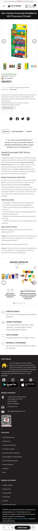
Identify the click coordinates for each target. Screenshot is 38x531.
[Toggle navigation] (4, 6)
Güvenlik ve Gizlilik (8, 449)
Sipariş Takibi (7, 493)
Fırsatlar (5, 501)
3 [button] (18, 302)
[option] (19, 41)
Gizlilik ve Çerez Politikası (21, 519)
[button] (26, 6)
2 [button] (16, 302)
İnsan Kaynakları (8, 465)
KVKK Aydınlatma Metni (10, 461)
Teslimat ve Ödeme (9, 445)
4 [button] (20, 302)
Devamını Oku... (8, 108)
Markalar (6, 469)
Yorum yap (13, 89)
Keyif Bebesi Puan (8, 437)
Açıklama (6, 131)
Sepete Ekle (22, 528)
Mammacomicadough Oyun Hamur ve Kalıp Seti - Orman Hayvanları (28, 295)
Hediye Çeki (7, 489)
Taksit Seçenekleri (17, 131)
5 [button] (22, 302)
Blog (4, 472)
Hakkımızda (6, 441)
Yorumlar (29, 131)
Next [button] (34, 41)
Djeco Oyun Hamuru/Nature (10, 294)
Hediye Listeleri (8, 485)
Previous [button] (4, 41)
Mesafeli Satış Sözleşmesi (11, 453)
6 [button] (24, 302)
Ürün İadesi (6, 497)
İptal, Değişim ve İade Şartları (12, 457)
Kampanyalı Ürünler (9, 505)
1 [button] (13, 302)
